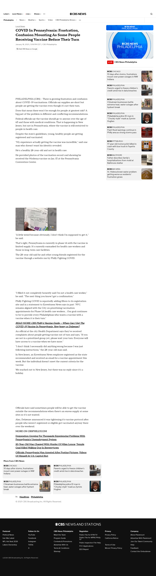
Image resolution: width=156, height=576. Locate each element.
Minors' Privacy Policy (113, 548)
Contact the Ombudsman (141, 551)
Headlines (24, 497)
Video (50, 20)
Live (28, 14)
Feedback (134, 548)
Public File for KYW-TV (88, 535)
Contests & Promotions (63, 541)
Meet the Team (60, 535)
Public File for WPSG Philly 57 (89, 538)
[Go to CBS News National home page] (78, 14)
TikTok (30, 545)
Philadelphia (9, 20)
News (22, 20)
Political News (8, 535)
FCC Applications (86, 546)
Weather (31, 20)
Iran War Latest (8, 538)
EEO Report (84, 549)
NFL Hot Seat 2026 (10, 541)
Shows (37, 14)
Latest (6, 14)
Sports (41, 20)
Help (132, 545)
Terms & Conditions (61, 548)
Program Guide (60, 538)
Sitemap (57, 551)
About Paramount (137, 535)
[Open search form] (151, 14)
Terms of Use (110, 545)
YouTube (31, 535)
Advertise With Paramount (141, 538)
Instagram (32, 541)
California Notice (111, 538)
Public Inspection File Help (90, 543)
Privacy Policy (110, 535)
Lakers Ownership (10, 545)
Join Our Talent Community (141, 541)
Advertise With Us (61, 545)
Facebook (32, 538)
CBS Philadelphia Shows (65, 20)
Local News (17, 14)
